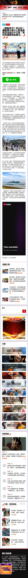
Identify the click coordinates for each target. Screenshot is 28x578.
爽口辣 (20, 7)
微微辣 (15, 7)
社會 (6, 452)
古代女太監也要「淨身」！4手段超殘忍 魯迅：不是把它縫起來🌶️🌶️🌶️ (17, 299)
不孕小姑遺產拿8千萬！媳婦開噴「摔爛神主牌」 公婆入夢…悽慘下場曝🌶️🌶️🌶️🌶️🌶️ (16, 490)
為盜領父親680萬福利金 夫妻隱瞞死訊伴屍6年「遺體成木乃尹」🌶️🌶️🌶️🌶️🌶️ (16, 498)
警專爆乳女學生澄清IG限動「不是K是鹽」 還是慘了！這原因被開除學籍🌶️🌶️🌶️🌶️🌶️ (16, 467)
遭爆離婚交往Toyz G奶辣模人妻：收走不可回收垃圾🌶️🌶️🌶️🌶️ (18, 512)
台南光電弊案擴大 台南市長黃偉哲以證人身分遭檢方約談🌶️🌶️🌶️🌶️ (18, 542)
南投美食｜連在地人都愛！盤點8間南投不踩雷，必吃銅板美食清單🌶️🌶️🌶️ (17, 271)
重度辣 (25, 7)
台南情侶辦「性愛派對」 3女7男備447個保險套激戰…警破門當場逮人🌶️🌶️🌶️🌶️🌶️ (16, 475)
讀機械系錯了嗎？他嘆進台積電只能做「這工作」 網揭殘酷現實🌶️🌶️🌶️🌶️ (18, 522)
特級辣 (3, 452)
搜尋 (3, 308)
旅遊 (4, 24)
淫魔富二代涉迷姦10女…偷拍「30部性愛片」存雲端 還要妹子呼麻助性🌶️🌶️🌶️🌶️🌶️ (13, 456)
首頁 (5, 7)
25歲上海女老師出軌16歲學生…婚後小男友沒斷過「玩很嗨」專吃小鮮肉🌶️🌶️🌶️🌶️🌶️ (16, 482)
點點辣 (9, 7)
